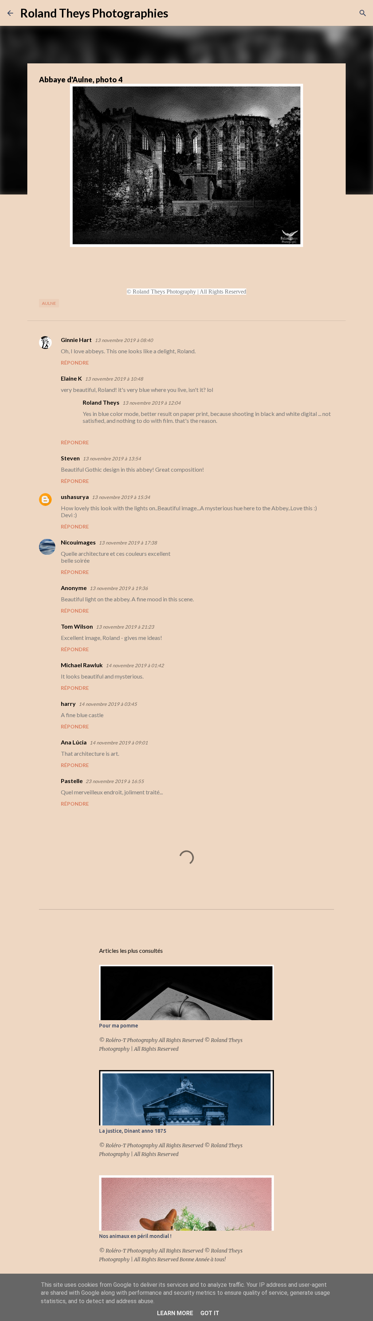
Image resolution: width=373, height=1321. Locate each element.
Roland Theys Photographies (94, 13)
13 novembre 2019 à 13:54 (112, 458)
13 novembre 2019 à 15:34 (121, 497)
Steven (70, 458)
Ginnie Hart (76, 339)
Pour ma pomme (118, 1026)
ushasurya (75, 496)
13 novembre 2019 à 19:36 (119, 588)
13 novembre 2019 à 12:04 (151, 403)
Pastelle (72, 780)
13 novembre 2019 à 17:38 (128, 543)
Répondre (75, 362)
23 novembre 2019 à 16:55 (115, 781)
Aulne (49, 303)
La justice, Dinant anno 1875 (132, 1131)
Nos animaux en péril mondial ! (135, 1236)
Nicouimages (78, 542)
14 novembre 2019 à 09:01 (119, 743)
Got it (209, 1313)
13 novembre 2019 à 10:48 (114, 379)
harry (68, 703)
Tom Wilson (77, 626)
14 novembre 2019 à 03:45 (108, 704)
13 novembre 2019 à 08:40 (124, 340)
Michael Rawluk (82, 664)
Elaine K (71, 378)
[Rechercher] (178, 13)
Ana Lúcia (74, 742)
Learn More (175, 1313)
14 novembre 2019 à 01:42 (135, 665)
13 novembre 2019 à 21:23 (125, 627)
